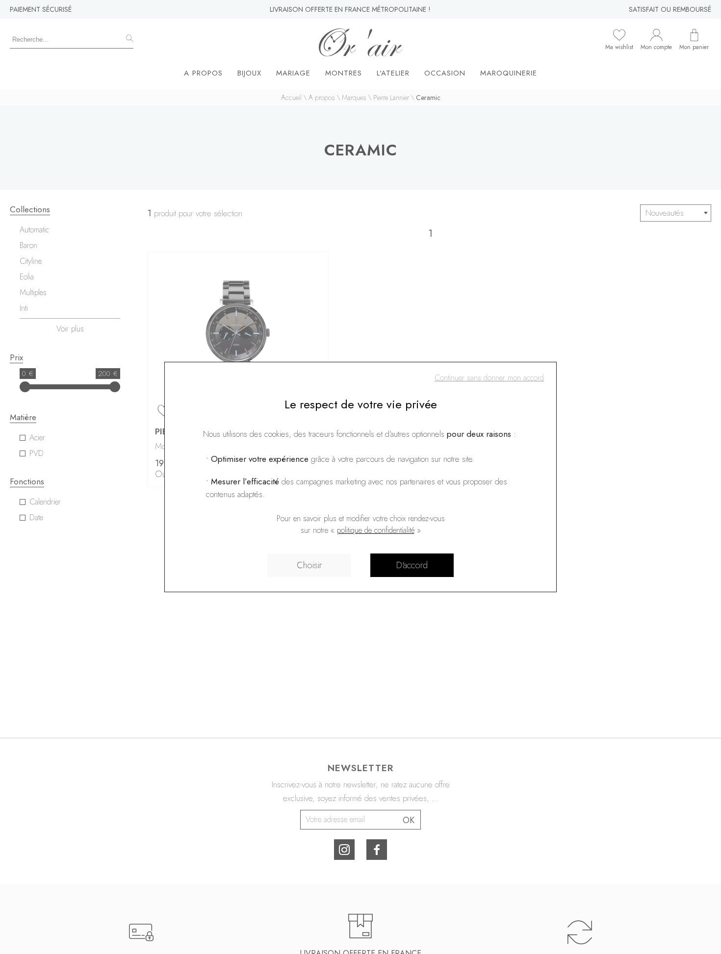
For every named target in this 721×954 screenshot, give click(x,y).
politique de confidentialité (375, 530)
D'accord (412, 565)
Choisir (309, 565)
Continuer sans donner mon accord (489, 377)
